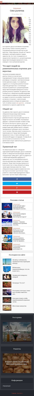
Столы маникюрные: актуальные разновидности (19, 247)
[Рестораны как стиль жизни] (17, 2)
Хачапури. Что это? (18, 283)
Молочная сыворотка (19, 306)
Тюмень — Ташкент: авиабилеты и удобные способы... (20, 223)
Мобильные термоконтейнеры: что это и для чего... (20, 269)
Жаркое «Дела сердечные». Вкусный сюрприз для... (17, 362)
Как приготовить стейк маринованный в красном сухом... (21, 300)
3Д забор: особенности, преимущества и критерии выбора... (21, 261)
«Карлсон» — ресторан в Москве (17, 331)
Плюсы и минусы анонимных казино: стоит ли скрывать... (19, 239)
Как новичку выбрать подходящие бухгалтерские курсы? (19, 215)
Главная (14, 393)
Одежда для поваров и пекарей (19, 276)
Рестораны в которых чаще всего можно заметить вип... (21, 292)
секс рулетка (20, 103)
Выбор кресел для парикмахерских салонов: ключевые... (19, 231)
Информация (17, 8)
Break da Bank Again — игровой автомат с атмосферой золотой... (19, 207)
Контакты (19, 393)
